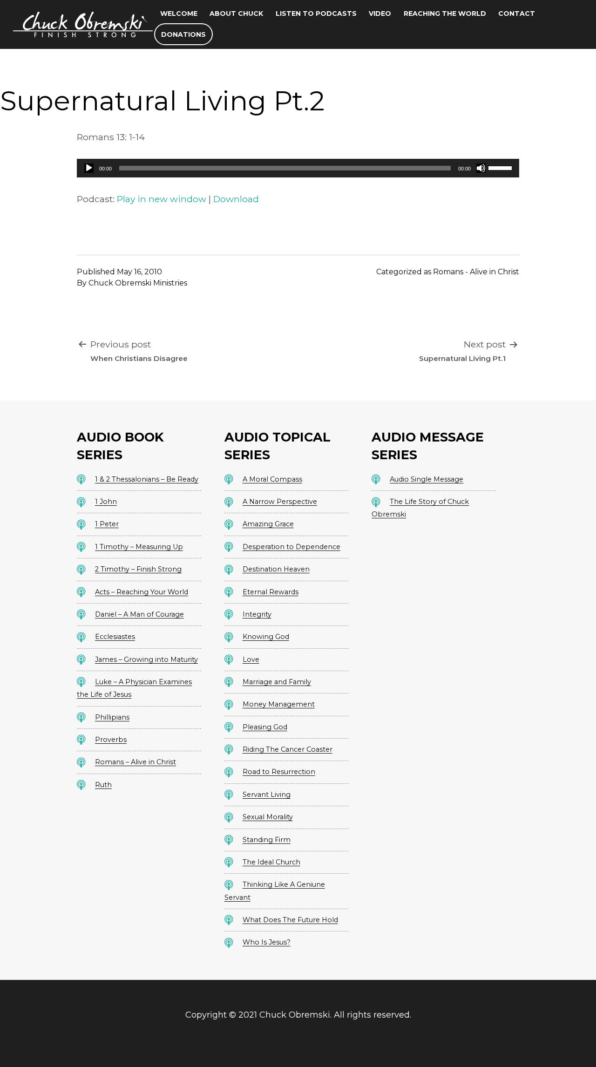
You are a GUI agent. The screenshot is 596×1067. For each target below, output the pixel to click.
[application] (298, 168)
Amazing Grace (268, 524)
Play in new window (161, 198)
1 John (106, 501)
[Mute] (481, 168)
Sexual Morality (268, 817)
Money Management (279, 704)
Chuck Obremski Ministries (137, 283)
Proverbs (111, 739)
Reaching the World (445, 13)
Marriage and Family (277, 682)
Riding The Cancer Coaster (287, 749)
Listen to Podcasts (316, 13)
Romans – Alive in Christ (135, 762)
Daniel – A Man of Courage (139, 614)
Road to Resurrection (279, 772)
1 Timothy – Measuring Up (139, 547)
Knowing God (266, 636)
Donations (183, 34)
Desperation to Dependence (291, 547)
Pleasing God (265, 727)
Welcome (178, 13)
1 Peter (107, 524)
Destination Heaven (276, 569)
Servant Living (267, 794)
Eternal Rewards (270, 592)
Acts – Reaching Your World (141, 592)
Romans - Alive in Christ (476, 271)
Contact (516, 13)
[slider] (501, 167)
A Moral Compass (272, 479)
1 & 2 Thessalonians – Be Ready (146, 479)
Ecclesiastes (115, 636)
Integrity (257, 614)
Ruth (103, 785)
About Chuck (236, 13)
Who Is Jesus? (267, 942)
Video (380, 13)
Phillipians (112, 717)
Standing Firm (267, 840)
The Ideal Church (271, 862)
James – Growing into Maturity (146, 659)
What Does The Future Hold (290, 920)
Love (251, 659)
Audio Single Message (426, 479)
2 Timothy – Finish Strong (138, 569)
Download (236, 198)
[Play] (89, 168)
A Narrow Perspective (280, 501)
